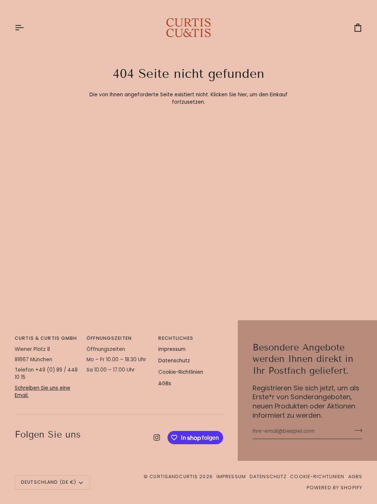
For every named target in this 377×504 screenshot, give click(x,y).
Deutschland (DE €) (48, 482)
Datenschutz (174, 360)
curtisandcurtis (173, 476)
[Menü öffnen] (26, 27)
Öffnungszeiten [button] (109, 338)
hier (242, 94)
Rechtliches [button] (175, 338)
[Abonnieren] (356, 430)
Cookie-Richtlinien (180, 372)
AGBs (164, 383)
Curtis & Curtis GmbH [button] (46, 338)
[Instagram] (157, 437)
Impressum (172, 349)
